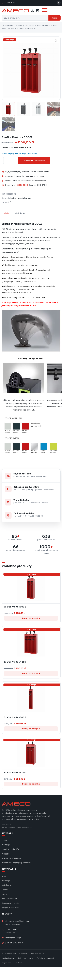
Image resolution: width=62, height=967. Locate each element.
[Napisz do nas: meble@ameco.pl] (59, 3)
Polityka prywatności (10, 908)
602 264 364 (10, 933)
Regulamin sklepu (9, 899)
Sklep (4, 876)
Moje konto (6, 885)
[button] (56, 40)
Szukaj (54, 18)
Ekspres (5, 840)
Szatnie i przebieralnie (25, 26)
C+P (9, 202)
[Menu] (44, 10)
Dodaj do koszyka (34, 160)
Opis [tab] (6, 213)
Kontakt (5, 894)
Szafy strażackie (43, 26)
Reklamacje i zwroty (10, 903)
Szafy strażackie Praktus (20, 198)
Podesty (5, 854)
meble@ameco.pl (13, 938)
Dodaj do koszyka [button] (31, 618)
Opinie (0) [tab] (20, 213)
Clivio (20, 963)
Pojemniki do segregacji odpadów (16, 863)
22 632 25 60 (9, 3)
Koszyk (5, 890)
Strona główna (7, 26)
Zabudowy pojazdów (10, 849)
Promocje (6, 845)
